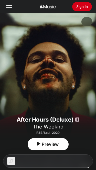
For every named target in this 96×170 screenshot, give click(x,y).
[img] (48, 6)
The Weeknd (48, 127)
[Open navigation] (9, 6)
